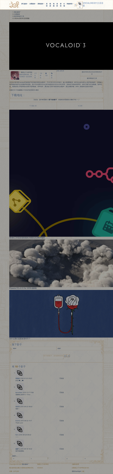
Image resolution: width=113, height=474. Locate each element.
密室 (60, 5)
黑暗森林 (40, 4)
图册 (50, 5)
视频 (53, 5)
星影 (57, 5)
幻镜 (64, 5)
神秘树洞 (69, 4)
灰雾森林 (32, 4)
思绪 (46, 5)
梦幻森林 (24, 4)
